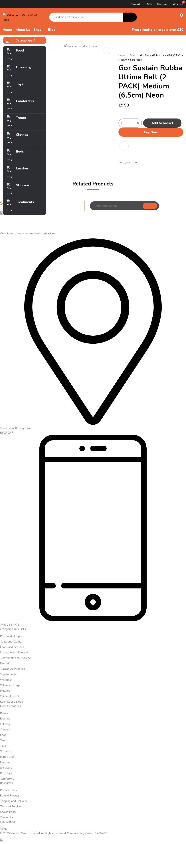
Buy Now (151, 132)
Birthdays (6, 773)
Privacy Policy (8, 790)
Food (3, 735)
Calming (5, 724)
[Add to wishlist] (126, 146)
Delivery (162, 4)
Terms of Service (10, 806)
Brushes (5, 718)
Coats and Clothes (11, 641)
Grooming (6, 751)
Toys (132, 55)
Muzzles (5, 691)
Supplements (8, 674)
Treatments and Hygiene (15, 658)
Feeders (5, 762)
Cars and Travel (9, 696)
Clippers (5, 729)
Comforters (7, 778)
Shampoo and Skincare (14, 652)
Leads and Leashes (12, 647)
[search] (130, 17)
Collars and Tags (10, 685)
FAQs (148, 4)
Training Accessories (12, 669)
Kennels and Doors (12, 701)
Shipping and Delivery (13, 801)
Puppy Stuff (7, 757)
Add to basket (162, 123)
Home (121, 55)
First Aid (5, 663)
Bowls (4, 713)
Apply (3, 829)
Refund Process (9, 795)
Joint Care (6, 768)
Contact (135, 4)
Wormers (6, 680)
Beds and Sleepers (12, 636)
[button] (179, 17)
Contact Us (6, 817)
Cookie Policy (8, 812)
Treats (4, 740)
